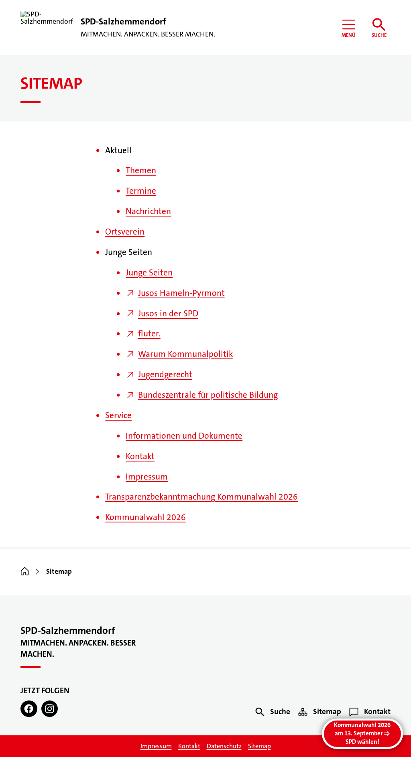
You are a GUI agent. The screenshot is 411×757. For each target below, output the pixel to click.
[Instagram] (49, 708)
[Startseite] (24, 571)
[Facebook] (28, 708)
